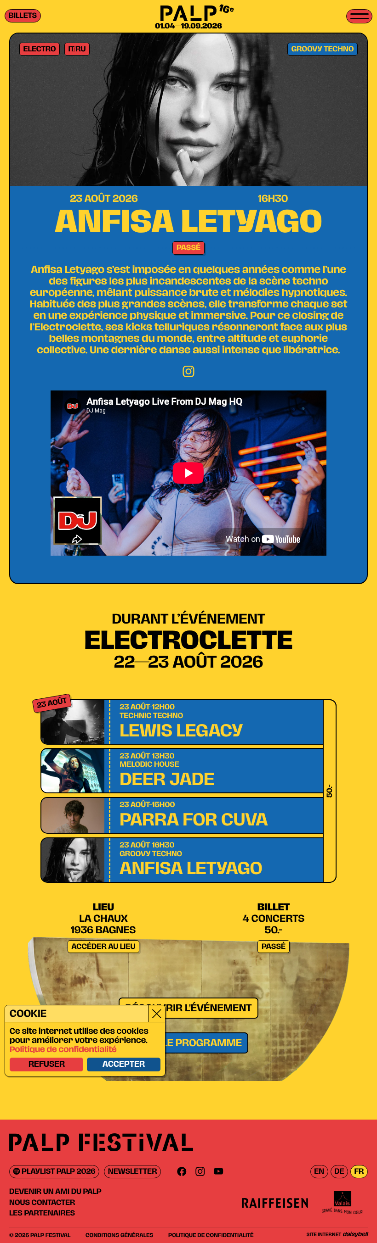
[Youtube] (218, 1171)
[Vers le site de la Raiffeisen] (275, 1202)
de (339, 1171)
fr (359, 1171)
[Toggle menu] (359, 16)
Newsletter (132, 1171)
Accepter (124, 1064)
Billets (23, 15)
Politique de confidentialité (63, 1050)
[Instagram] (200, 1171)
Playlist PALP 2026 (58, 1171)
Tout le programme (188, 1043)
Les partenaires (42, 1213)
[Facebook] (181, 1171)
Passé (188, 248)
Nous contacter (42, 1202)
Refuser (47, 1064)
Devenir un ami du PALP (55, 1191)
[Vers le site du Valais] (342, 1202)
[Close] (156, 1013)
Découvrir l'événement (189, 1008)
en (319, 1171)
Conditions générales (119, 1235)
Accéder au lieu (104, 946)
